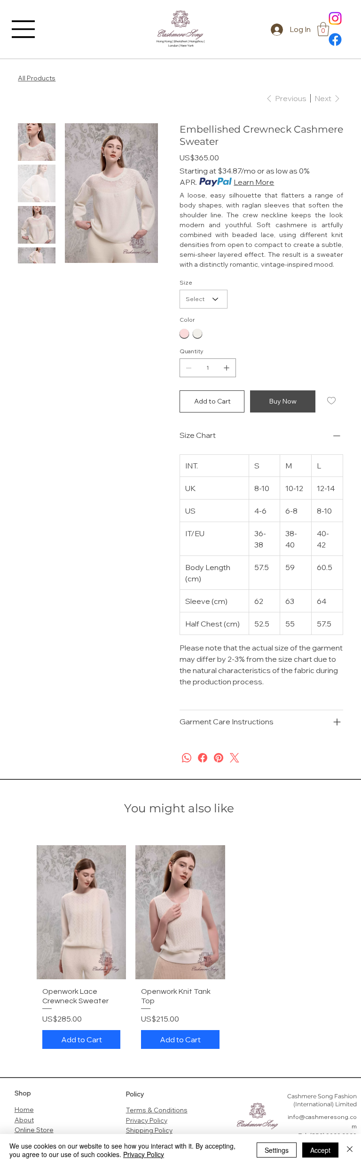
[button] (323, 29)
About (24, 1120)
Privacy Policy (146, 1120)
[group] (180, 949)
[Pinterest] (219, 758)
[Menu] (23, 29)
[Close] (349, 1150)
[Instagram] (335, 18)
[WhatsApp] (187, 758)
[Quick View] (81, 912)
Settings (277, 1150)
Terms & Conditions (157, 1110)
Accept (320, 1150)
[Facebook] (335, 39)
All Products (36, 78)
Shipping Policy (149, 1130)
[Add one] (226, 367)
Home (24, 1109)
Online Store (34, 1130)
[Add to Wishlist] (332, 400)
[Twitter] (235, 758)
